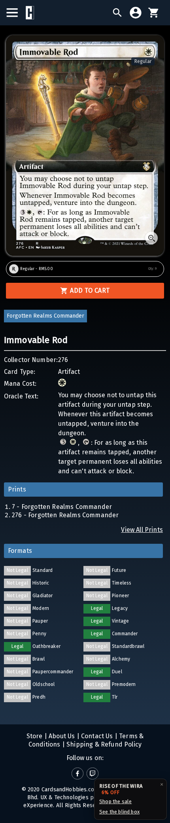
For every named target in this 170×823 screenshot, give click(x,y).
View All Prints (142, 529)
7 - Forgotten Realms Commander (62, 507)
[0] (154, 12)
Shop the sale (115, 801)
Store (34, 736)
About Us (61, 736)
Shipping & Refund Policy (103, 744)
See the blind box (119, 812)
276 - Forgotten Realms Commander (65, 515)
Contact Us (96, 736)
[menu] (16, 12)
